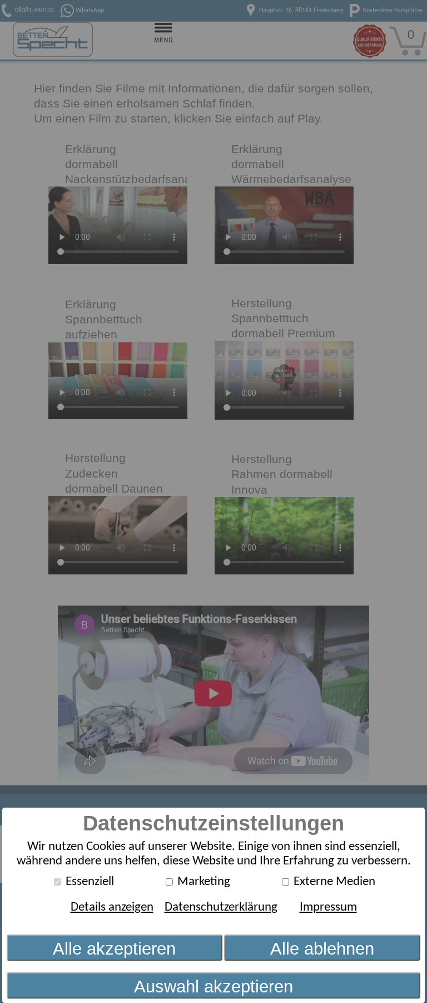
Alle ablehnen (322, 948)
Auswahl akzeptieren (213, 986)
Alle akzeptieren (114, 948)
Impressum (328, 907)
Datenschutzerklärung (221, 907)
